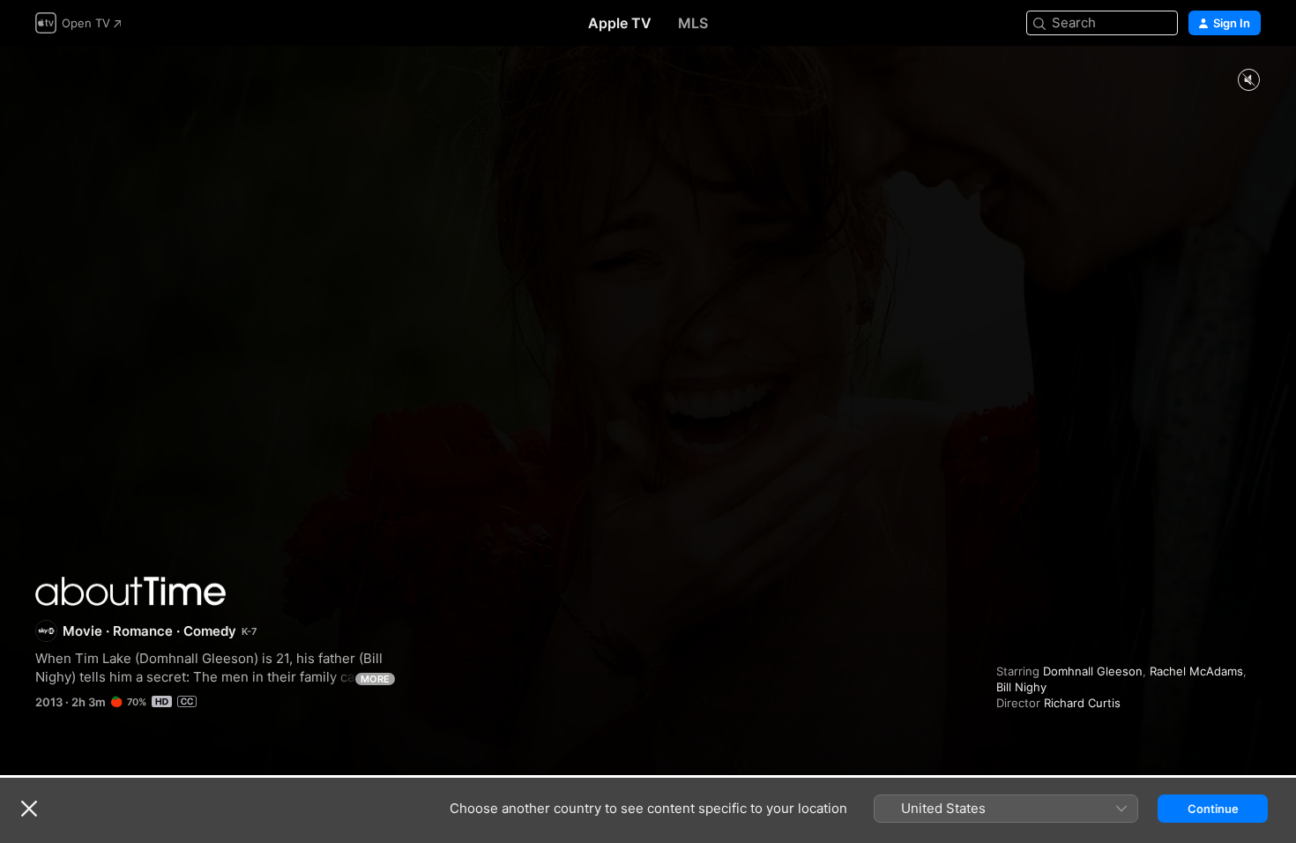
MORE (375, 679)
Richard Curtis (1082, 703)
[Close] (29, 809)
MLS (693, 23)
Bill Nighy (1021, 687)
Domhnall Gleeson (1093, 671)
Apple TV (620, 23)
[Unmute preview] (1248, 80)
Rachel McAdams (1196, 671)
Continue (1213, 809)
